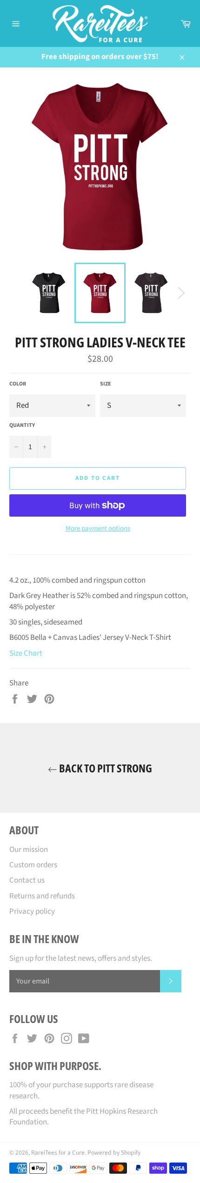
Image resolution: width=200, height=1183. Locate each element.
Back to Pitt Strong (104, 768)
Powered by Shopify (113, 1152)
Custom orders (33, 865)
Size (105, 384)
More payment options (98, 528)
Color (17, 384)
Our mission (28, 849)
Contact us (27, 880)
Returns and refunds (42, 896)
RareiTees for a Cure (58, 1152)
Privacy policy (32, 911)
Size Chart (25, 653)
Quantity (22, 425)
